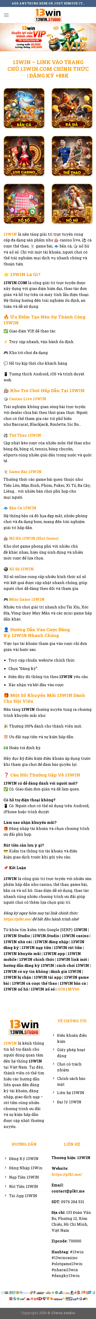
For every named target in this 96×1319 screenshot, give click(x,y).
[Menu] (6, 15)
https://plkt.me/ (17, 918)
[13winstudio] (48, 15)
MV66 (74, 989)
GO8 (61, 989)
